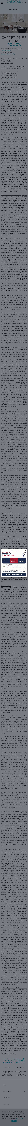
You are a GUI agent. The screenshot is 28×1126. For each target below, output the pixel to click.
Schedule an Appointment (14, 574)
